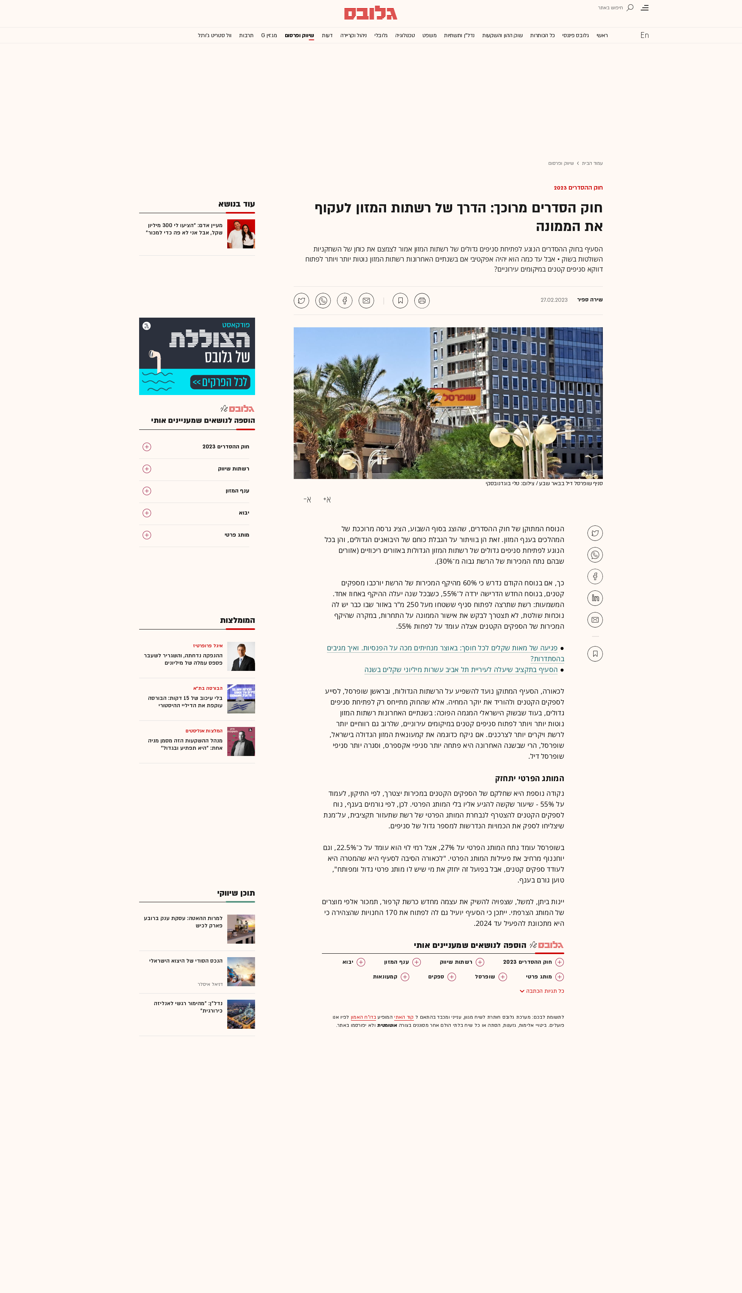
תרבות (246, 35)
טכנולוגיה (405, 35)
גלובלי (381, 35)
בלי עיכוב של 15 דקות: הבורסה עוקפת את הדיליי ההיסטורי (185, 701)
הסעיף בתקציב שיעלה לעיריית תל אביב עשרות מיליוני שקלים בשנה (461, 669)
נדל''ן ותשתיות (459, 35)
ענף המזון (396, 962)
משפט (429, 35)
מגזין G (269, 35)
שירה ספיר (590, 300)
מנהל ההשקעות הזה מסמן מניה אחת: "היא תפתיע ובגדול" (185, 744)
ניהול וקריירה (353, 35)
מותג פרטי (539, 976)
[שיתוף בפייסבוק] (344, 300)
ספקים (436, 976)
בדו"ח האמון (363, 1017)
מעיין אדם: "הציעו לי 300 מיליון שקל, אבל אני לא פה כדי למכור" (184, 229)
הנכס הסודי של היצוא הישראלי (186, 961)
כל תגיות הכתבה (545, 991)
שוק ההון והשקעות (502, 35)
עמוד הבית (592, 163)
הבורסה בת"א (208, 688)
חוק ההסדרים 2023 (578, 187)
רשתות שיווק (456, 962)
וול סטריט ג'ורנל (214, 35)
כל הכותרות (542, 35)
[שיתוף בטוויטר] (301, 300)
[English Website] (644, 34)
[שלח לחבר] (595, 620)
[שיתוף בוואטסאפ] (323, 300)
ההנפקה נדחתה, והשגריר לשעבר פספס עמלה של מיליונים (183, 659)
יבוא (347, 962)
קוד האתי (404, 1017)
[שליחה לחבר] (366, 300)
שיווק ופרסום (299, 35)
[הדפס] (422, 300)
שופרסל (485, 976)
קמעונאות (385, 976)
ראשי (602, 35)
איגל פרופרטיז (208, 646)
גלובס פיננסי (575, 35)
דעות (327, 35)
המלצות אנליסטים (204, 731)
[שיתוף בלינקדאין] (595, 598)
